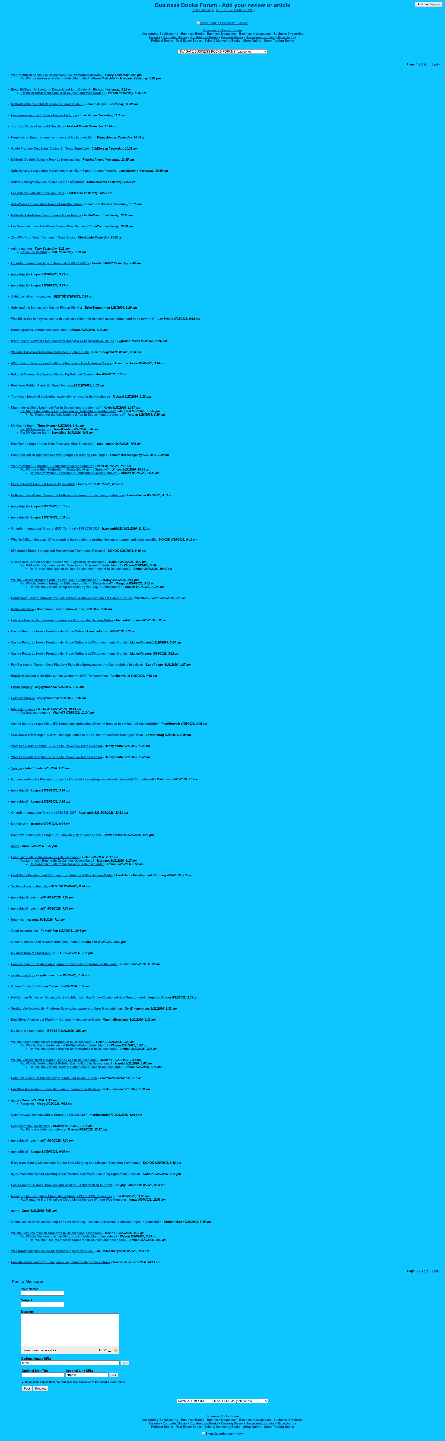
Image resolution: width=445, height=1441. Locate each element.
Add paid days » (428, 4)
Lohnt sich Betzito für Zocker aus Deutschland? (45, 857)
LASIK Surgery (21, 687)
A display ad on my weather (31, 296)
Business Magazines (221, 33)
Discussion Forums (260, 37)
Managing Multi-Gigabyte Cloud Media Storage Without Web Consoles (61, 1196)
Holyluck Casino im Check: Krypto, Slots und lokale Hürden (54, 1078)
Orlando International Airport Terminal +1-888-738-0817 (50, 263)
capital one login (23, 975)
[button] (100, 1351)
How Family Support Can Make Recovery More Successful (52, 444)
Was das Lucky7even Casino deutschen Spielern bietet (50, 352)
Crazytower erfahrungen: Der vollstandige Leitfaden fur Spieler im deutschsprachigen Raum (77, 735)
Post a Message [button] (203, 10)
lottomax (17, 919)
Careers (154, 37)
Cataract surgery (23, 698)
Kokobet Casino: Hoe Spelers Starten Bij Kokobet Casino (52, 374)
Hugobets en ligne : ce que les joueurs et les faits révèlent (52, 137)
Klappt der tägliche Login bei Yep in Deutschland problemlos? (56, 407)
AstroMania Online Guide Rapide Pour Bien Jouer (47, 204)
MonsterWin (20, 824)
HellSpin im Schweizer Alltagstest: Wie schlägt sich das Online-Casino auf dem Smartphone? (78, 997)
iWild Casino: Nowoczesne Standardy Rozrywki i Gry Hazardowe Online (62, 341)
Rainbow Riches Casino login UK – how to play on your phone (56, 835)
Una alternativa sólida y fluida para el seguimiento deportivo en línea (60, 1262)
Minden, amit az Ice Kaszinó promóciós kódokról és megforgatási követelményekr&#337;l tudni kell (82, 779)
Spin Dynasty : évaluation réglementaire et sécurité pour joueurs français (63, 171)
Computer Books (175, 37)
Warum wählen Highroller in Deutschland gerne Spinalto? (52, 466)
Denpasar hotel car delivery (30, 1126)
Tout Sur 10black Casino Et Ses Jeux (37, 126)
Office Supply (286, 37)
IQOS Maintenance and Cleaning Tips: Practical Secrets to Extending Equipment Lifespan (75, 1174)
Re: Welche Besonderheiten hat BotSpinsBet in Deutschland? (64, 1045)
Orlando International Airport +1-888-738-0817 (43, 812)
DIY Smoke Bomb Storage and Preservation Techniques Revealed (58, 551)
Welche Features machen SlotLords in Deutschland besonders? (56, 1233)
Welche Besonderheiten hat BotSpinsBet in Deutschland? (52, 1042)
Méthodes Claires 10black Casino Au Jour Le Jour (47, 104)
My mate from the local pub (31, 953)
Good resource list (24, 930)
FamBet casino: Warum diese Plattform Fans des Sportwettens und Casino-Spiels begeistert (77, 664)
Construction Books (204, 37)
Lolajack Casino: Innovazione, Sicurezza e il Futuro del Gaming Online (62, 620)
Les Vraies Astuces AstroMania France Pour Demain (48, 226)
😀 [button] (116, 1350)
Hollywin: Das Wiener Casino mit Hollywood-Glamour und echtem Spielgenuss (67, 495)
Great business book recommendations (39, 942)
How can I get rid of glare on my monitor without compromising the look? (64, 964)
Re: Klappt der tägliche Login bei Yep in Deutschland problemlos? (68, 411)
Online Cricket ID (23, 986)
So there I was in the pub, (29, 886)
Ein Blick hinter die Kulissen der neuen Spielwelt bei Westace (55, 1089)
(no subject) (19, 274)
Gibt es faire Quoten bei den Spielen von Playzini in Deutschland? (58, 562)
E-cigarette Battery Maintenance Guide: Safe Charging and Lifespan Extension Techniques (75, 1163)
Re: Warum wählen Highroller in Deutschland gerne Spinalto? (64, 469)
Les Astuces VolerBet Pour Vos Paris (37, 193)
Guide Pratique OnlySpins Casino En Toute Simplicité (50, 148)
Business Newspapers (255, 33)
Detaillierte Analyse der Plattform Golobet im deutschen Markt (55, 1019)
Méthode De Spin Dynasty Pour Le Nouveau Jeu (45, 159)
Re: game (27, 1103)
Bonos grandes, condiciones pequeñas (39, 330)
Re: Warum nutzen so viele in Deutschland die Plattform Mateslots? (68, 78)
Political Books (162, 40)
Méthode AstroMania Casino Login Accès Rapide (46, 215)
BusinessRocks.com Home (222, 30)
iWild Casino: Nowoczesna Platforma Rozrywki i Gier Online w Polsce (61, 363)
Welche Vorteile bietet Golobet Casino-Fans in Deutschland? (54, 1060)
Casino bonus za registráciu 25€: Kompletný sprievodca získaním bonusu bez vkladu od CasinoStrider (85, 723)
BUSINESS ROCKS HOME (234, 10)
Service (16, 768)
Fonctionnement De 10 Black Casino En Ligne (44, 115)
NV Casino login (23, 425)
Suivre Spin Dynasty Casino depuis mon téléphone (47, 182)
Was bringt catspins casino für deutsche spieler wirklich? (52, 1251)
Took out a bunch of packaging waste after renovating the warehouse (60, 396)
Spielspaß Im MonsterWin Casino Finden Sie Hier (46, 307)
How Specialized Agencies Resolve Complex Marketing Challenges (59, 455)
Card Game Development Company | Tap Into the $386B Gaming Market (62, 875)
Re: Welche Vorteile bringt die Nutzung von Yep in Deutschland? (66, 583)
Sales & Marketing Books (222, 40)
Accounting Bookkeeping (160, 33)
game (15, 846)
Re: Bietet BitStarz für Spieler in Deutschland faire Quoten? (62, 93)
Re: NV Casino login (34, 429)
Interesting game (23, 709)
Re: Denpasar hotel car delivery (42, 1129)
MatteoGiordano (22, 609)
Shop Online (252, 40)
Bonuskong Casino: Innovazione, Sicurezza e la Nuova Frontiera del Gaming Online (71, 598)
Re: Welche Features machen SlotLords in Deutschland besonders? (68, 1236)
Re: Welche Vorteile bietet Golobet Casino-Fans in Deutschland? (66, 1063)
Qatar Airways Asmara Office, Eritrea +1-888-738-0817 (49, 1115)
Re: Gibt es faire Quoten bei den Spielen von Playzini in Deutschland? (70, 565)
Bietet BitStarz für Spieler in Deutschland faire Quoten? (50, 89)
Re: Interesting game (35, 712)
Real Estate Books (189, 40)
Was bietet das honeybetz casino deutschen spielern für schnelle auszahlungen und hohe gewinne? (83, 318)
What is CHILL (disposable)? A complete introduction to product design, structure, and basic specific (83, 539)
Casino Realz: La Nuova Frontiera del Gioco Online (47, 631)
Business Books (192, 33)
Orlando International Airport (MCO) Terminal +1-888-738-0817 (55, 528)
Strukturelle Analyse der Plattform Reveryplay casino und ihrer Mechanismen (66, 1008)
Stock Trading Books (279, 40)
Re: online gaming (33, 252)
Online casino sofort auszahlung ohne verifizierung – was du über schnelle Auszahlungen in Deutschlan (86, 1222)
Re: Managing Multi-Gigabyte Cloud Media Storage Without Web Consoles (73, 1199)
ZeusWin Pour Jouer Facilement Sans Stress (43, 237)
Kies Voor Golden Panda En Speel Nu (38, 385)
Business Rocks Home (223, 1416)
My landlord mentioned (27, 1031)
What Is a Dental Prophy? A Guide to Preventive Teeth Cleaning (56, 746)
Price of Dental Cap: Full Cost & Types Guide (43, 484)
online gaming (21, 248)
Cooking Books (232, 37)
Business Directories (288, 33)
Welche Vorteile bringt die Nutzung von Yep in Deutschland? (54, 580)
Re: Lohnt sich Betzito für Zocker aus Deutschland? (57, 860)
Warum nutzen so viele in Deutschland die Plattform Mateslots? (56, 75)
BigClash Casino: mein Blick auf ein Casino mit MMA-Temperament (59, 676)
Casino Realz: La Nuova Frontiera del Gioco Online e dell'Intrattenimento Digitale (69, 642)
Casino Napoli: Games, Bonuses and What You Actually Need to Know (61, 1185)
